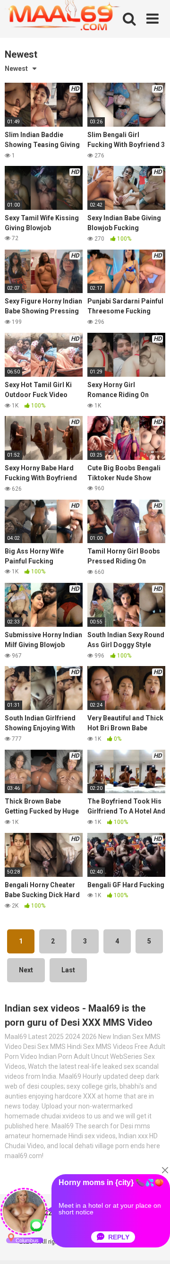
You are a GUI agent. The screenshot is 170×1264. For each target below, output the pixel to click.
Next (26, 970)
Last (68, 970)
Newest (16, 68)
